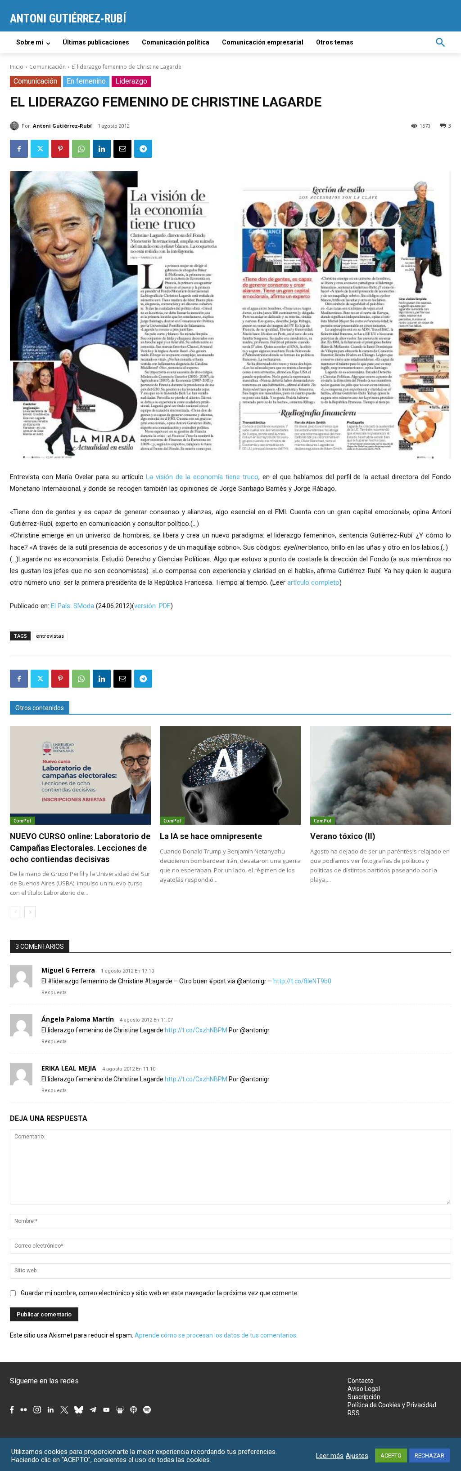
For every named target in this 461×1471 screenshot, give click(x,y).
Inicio (16, 67)
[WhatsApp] (81, 149)
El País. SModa (72, 606)
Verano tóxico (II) (342, 836)
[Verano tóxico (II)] (380, 775)
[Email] (122, 149)
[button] (440, 42)
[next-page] (30, 912)
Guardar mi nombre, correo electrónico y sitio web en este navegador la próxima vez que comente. (160, 1293)
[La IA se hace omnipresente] (230, 775)
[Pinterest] (60, 149)
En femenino (86, 81)
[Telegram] (143, 149)
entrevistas (50, 635)
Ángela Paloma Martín (77, 1019)
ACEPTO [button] (391, 1455)
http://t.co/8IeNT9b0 (302, 981)
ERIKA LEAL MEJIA (68, 1068)
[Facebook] (19, 149)
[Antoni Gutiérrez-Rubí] (16, 125)
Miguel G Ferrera (68, 970)
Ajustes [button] (357, 1456)
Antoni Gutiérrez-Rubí (62, 125)
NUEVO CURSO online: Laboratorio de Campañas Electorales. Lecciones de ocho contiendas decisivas (80, 847)
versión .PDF (152, 606)
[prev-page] (15, 912)
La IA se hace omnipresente (211, 836)
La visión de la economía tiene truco (202, 477)
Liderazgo (131, 81)
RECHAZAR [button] (429, 1455)
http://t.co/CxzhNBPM (196, 1030)
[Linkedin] (102, 149)
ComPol (22, 821)
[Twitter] (40, 149)
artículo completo (313, 582)
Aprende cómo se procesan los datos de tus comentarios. (216, 1335)
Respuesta (54, 992)
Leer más (329, 1456)
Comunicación (47, 67)
